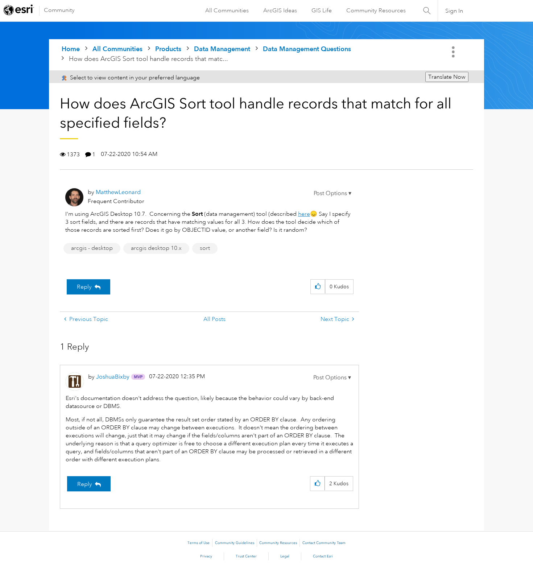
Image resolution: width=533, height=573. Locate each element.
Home (71, 49)
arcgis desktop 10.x (156, 248)
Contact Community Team (324, 543)
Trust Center (246, 556)
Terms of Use (198, 543)
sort (205, 248)
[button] (332, 193)
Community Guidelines (234, 543)
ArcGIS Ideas (280, 10)
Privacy (206, 556)
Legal (284, 556)
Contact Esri (323, 556)
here (304, 214)
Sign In (454, 11)
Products (168, 49)
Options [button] (454, 52)
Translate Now (447, 77)
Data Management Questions (307, 49)
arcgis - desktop (92, 248)
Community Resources (376, 10)
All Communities (227, 10)
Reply (84, 286)
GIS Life (321, 10)
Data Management (222, 49)
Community (59, 10)
